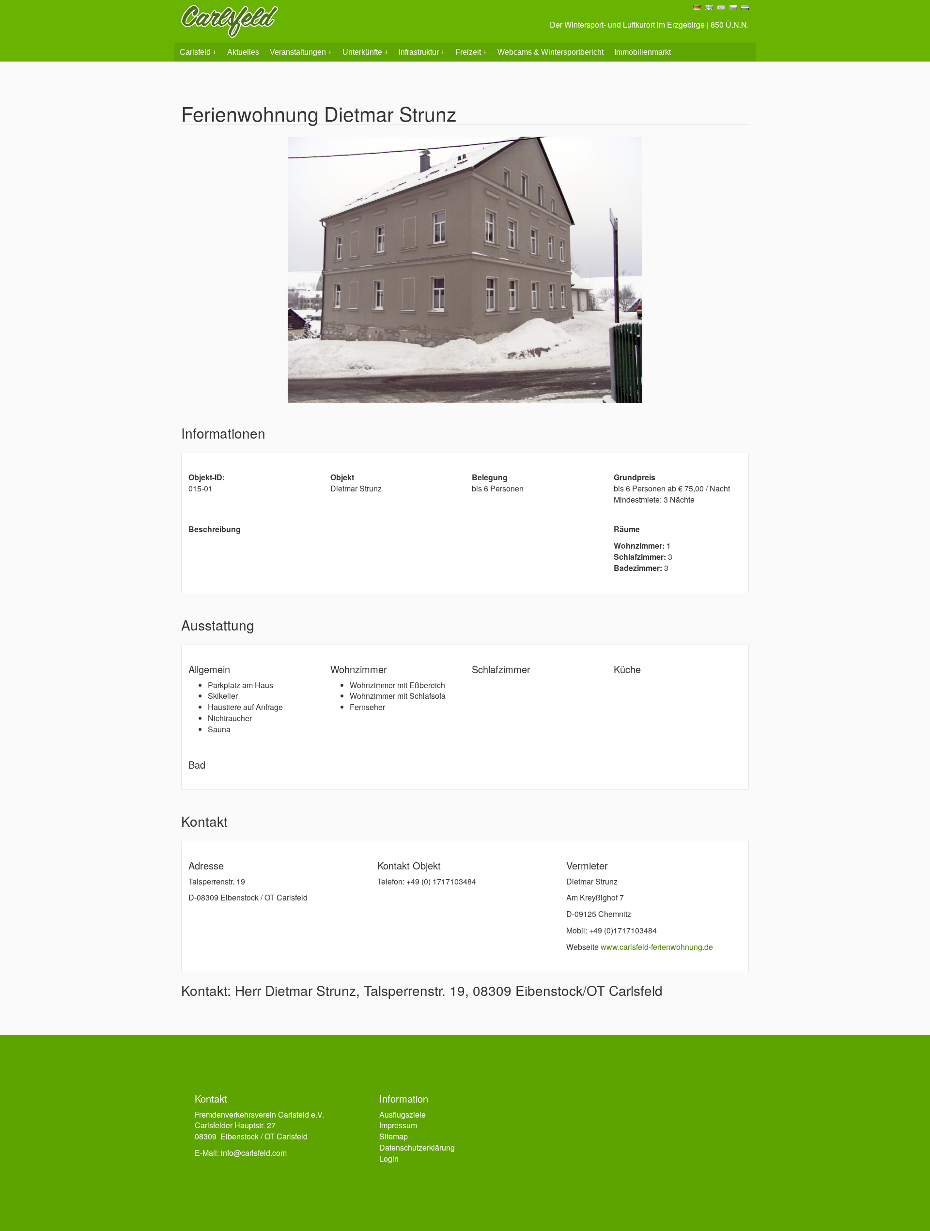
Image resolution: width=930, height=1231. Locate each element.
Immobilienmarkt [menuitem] (642, 52)
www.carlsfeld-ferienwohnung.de (657, 946)
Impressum (398, 1125)
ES (721, 7)
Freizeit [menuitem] (471, 52)
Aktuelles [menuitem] (243, 52)
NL (745, 7)
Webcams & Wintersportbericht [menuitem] (550, 52)
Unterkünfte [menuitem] (365, 52)
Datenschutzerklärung (417, 1147)
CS (733, 7)
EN (709, 7)
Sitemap (393, 1136)
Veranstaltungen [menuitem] (301, 52)
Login (389, 1158)
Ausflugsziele (402, 1114)
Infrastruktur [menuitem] (422, 52)
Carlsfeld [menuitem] (198, 52)
